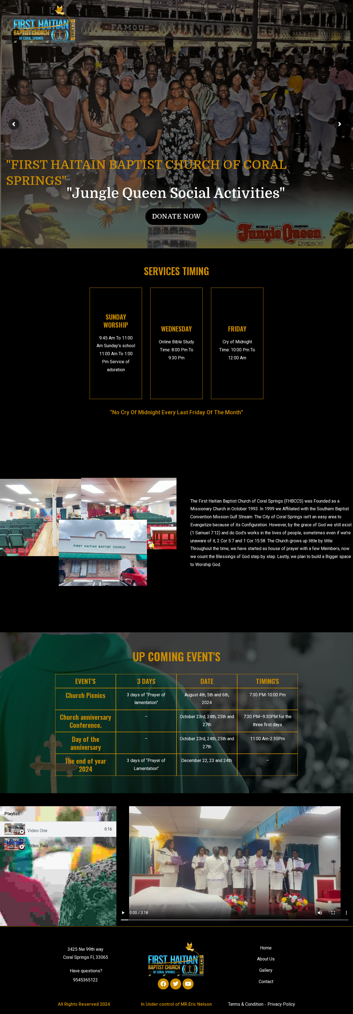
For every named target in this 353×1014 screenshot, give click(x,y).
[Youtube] (188, 983)
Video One (37, 830)
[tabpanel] (234, 866)
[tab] (58, 829)
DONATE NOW (176, 216)
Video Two (37, 845)
